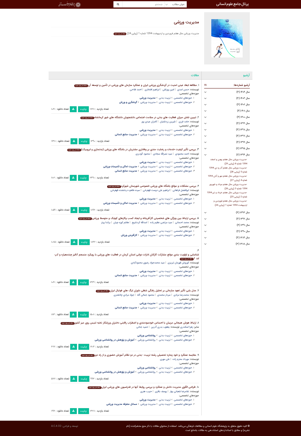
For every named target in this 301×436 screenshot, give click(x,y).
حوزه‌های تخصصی (183, 98)
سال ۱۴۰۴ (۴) (243, 92)
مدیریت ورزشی (186, 22)
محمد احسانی (182, 222)
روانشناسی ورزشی (147, 340)
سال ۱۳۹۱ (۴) (243, 225)
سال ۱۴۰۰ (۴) (243, 117)
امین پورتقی (168, 89)
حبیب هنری (146, 391)
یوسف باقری (161, 391)
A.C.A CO (56, 426)
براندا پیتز (105, 222)
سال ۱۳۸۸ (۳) (243, 244)
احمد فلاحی (136, 89)
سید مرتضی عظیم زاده (161, 222)
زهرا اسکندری (186, 327)
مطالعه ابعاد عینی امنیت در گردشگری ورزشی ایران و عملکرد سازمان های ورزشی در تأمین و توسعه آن (136, 85)
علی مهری (165, 359)
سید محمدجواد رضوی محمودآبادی (148, 263)
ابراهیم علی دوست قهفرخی (156, 190)
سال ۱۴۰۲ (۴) (243, 104)
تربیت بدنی (165, 98)
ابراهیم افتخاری (152, 89)
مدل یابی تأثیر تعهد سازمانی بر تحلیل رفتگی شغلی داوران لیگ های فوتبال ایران (146, 290)
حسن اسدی (183, 89)
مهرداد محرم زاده (181, 359)
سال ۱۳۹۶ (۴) (243, 142)
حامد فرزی (184, 122)
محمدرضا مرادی (181, 295)
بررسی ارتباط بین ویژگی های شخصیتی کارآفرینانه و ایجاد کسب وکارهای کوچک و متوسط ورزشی (137, 218)
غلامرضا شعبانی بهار (179, 391)
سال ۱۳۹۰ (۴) (243, 231)
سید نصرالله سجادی (162, 154)
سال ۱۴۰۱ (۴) (243, 111)
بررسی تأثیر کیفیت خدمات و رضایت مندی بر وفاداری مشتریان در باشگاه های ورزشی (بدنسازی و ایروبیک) (132, 149)
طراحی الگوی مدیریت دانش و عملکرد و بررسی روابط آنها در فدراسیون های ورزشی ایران (142, 387)
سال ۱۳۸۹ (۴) (243, 238)
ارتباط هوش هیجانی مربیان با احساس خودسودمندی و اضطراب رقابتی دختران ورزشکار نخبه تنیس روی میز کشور (129, 323)
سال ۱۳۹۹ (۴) (243, 123)
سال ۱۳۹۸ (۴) (243, 130)
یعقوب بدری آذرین (160, 327)
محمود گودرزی (143, 154)
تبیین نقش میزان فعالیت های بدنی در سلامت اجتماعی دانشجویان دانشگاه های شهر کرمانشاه (139, 117)
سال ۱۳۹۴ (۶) (243, 155)
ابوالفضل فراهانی (181, 190)
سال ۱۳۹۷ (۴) (243, 136)
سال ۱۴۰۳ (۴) (243, 98)
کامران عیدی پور (149, 122)
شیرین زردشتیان (168, 122)
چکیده (83, 109)
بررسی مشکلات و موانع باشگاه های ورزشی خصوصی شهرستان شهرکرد (152, 186)
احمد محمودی (182, 154)
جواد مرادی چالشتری (124, 295)
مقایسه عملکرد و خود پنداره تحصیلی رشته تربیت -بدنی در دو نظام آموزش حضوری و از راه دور (139, 355)
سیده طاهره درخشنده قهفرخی (125, 190)
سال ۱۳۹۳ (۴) (243, 212)
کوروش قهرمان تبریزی (178, 263)
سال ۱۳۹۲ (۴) (243, 219)
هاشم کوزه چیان (121, 222)
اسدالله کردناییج (139, 222)
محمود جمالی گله (145, 295)
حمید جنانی (142, 327)
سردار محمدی (164, 295)
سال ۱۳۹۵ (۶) (243, 148)
